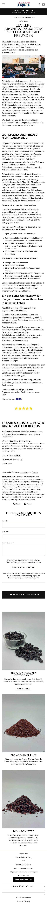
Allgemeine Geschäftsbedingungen (23, 872)
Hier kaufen (23, 689)
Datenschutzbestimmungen (18, 578)
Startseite (16, 17)
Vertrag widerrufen (23, 879)
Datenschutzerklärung (23, 857)
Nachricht (8, 543)
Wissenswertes (27, 17)
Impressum (23, 854)
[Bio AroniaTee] (23, 799)
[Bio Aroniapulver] (23, 723)
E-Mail (5, 532)
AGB (23, 861)
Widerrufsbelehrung (23, 864)
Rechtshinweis (23, 875)
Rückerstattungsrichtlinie (23, 868)
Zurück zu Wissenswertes (25, 595)
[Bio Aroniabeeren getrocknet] (23, 641)
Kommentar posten (23, 567)
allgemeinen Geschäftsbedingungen (23, 576)
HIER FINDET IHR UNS (23, 886)
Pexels (35, 472)
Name (5, 521)
